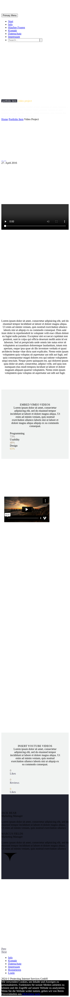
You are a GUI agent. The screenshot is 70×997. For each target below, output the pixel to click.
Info (10, 24)
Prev (3, 948)
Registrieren (14, 969)
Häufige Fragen (16, 27)
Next (4, 951)
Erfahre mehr (33, 994)
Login (11, 972)
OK (24, 994)
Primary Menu (9, 15)
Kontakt (12, 30)
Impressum (14, 36)
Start (10, 21)
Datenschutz (14, 33)
